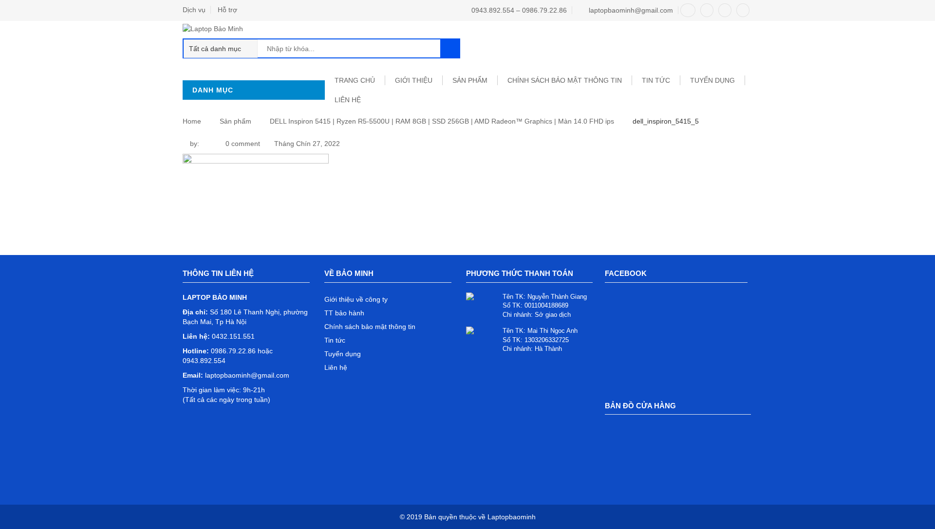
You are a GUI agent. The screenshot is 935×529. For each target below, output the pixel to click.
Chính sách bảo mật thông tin (564, 80)
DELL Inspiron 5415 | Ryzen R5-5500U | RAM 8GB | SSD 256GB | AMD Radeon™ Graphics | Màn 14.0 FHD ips (442, 121)
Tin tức (334, 340)
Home (192, 121)
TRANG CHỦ (355, 80)
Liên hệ (335, 367)
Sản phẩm (235, 121)
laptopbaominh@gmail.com (631, 10)
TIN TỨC (656, 80)
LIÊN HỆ (348, 100)
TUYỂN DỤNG (712, 80)
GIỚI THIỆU (413, 80)
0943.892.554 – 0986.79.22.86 (519, 10)
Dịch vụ (194, 10)
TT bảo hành (344, 313)
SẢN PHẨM (469, 80)
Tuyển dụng (342, 354)
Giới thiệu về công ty (356, 299)
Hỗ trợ (227, 10)
